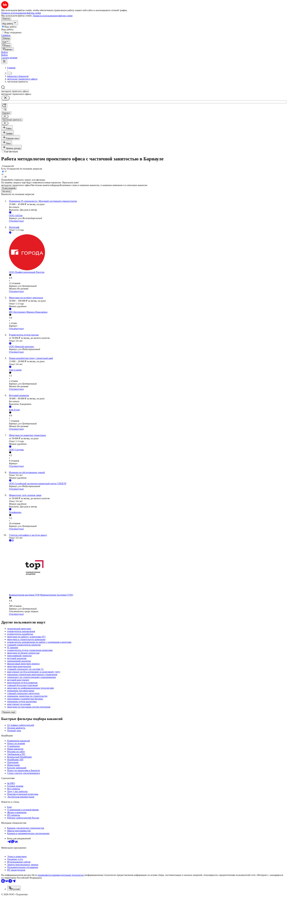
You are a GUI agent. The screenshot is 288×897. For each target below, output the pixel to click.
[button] (4, 52)
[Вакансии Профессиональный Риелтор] (147, 252)
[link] (6, 45)
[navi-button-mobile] (4, 61)
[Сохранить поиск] (4, 105)
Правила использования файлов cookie (53, 15)
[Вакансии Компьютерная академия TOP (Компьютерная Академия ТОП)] (147, 568)
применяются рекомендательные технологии (61, 875)
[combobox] (15, 91)
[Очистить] (5, 97)
